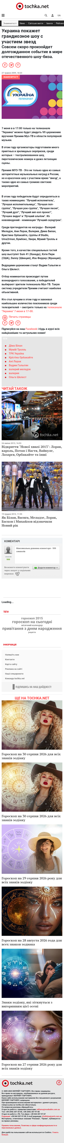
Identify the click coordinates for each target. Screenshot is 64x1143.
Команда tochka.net (14, 678)
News (22, 23)
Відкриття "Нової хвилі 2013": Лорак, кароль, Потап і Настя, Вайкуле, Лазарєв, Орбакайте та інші (32, 450)
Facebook (31, 329)
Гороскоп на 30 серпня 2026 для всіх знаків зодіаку (31, 756)
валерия (14, 373)
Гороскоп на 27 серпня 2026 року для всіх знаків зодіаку (32, 1066)
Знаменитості (10, 23)
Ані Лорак (15, 361)
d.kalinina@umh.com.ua (52, 1116)
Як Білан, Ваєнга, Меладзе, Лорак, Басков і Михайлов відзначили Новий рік (29, 521)
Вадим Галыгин (18, 365)
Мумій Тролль (17, 349)
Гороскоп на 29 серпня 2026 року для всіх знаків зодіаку (32, 880)
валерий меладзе (20, 369)
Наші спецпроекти (14, 673)
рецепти (32, 632)
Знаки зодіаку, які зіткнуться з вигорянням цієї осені (27, 1004)
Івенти (49, 23)
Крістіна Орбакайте (21, 357)
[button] (52, 15)
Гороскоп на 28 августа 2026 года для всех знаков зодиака (32, 942)
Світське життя (35, 23)
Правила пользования (11, 1125)
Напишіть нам (12, 654)
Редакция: (6, 1116)
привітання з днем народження (32, 628)
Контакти (9, 659)
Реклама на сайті (13, 669)
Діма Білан (15, 345)
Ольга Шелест (17, 377)
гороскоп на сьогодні (32, 621)
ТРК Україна (16, 353)
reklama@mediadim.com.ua (48, 1109)
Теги (6, 612)
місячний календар (32, 625)
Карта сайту (11, 664)
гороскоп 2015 (32, 618)
